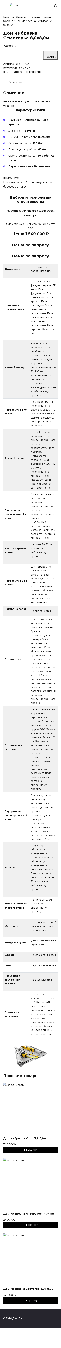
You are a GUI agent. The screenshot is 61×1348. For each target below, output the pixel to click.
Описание (15, 82)
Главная (8, 17)
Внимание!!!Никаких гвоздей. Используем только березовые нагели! (29, 182)
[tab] (15, 82)
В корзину (50, 55)
